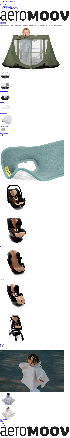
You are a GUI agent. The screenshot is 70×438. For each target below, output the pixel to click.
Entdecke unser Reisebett (12, 1)
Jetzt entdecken (15, 4)
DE (3, 423)
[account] (3, 425)
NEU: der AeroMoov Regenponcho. (6, 4)
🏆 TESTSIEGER (3, 1)
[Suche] (1, 425)
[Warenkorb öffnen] (5, 425)
